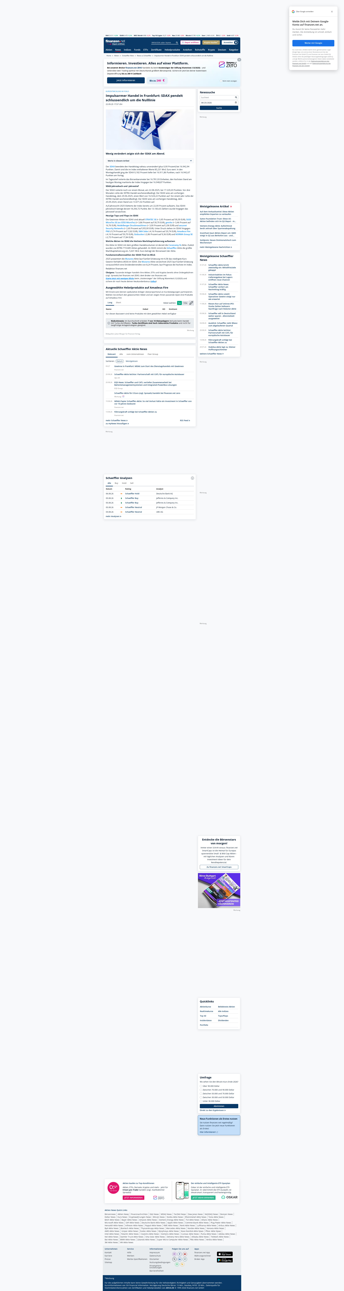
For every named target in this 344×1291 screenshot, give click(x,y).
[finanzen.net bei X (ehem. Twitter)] (174, 1259)
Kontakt (108, 1253)
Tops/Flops (223, 1016)
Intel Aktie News (112, 1234)
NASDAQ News (211, 1214)
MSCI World (138, 35)
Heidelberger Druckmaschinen (132, 225)
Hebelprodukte (172, 50)
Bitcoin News (159, 1217)
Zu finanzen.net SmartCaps (219, 867)
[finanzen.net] (115, 41)
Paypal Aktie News (153, 1225)
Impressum (155, 1253)
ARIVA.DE (170, 1288)
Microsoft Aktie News (114, 1222)
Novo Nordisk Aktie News (192, 1231)
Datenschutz (155, 1256)
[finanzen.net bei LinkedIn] (180, 1259)
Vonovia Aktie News (215, 1228)
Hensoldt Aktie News (114, 1225)
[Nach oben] (234, 1288)
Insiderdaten (206, 1020)
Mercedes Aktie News (176, 1228)
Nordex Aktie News (196, 1228)
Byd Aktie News (112, 1228)
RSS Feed (184, 420)
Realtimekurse (206, 1011)
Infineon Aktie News (134, 1225)
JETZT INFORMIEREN (133, 1197)
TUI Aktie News (192, 1220)
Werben (130, 1256)
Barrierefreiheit (157, 1271)
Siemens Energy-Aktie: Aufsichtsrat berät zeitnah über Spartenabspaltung (217, 227)
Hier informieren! (208, 1132)
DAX (107, 35)
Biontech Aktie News (130, 1228)
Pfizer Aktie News (213, 1231)
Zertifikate (156, 50)
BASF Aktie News (112, 1220)
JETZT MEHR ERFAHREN (203, 1197)
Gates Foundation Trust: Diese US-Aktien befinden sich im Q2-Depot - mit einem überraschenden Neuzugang (218, 220)
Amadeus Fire (183, 231)
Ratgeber (233, 50)
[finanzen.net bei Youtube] (185, 1254)
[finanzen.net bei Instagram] (174, 1254)
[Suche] (177, 43)
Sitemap (108, 1262)
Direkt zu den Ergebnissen (212, 1110)
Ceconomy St (175, 245)
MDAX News (166, 1214)
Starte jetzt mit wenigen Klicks (120, 278)
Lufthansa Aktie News (206, 1225)
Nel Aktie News (111, 1236)
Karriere (108, 1256)
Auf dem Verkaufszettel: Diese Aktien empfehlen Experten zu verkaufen (217, 212)
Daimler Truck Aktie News (131, 1236)
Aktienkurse (205, 1006)
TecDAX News (180, 1214)
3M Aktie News (111, 1242)
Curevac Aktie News (190, 1234)
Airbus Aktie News (226, 1225)
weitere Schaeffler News (211, 353)
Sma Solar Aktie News (155, 1236)
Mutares (129, 258)
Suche (219, 108)
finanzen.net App (202, 1253)
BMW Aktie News (127, 1239)
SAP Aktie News (132, 1222)
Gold (228, 35)
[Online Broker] (115, 43)
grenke (169, 222)
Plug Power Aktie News (221, 1222)
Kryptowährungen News (140, 1217)
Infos (153, 281)
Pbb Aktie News (197, 1239)
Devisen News (226, 1214)
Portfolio (204, 1025)
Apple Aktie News (175, 1222)
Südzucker (139, 234)
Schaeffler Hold (132, 493)
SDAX (112, 166)
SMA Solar (143, 231)
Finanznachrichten (139, 1214)
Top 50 (203, 1016)
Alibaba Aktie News (200, 1236)
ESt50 (122, 35)
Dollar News (110, 1217)
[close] (332, 12)
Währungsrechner (202, 1256)
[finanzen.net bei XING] (185, 1259)
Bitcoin (188, 35)
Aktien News (123, 1214)
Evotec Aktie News (148, 1231)
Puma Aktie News (208, 1234)
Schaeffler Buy (131, 498)
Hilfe (129, 1253)
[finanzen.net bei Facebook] (180, 1254)
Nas (173, 35)
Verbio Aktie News (214, 1239)
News (118, 50)
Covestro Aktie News (150, 1234)
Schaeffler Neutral (133, 507)
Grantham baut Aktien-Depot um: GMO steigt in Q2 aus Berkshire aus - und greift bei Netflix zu (218, 234)
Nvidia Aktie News (175, 1217)
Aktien (109, 50)
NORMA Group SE (184, 234)
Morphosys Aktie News (168, 1231)
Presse (108, 1259)
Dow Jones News (195, 1214)
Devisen (222, 50)
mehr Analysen (113, 516)
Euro (203, 35)
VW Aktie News (126, 1242)
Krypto (211, 50)
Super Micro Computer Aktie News (172, 1239)
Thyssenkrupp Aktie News (152, 1228)
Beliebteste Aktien (226, 1006)
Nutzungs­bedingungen (160, 1262)
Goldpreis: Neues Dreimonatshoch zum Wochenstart (218, 241)
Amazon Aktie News (148, 1220)
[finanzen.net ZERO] (228, 67)
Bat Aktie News (111, 1239)
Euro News (122, 1217)
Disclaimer (154, 1259)
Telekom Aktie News (220, 1236)
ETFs (145, 50)
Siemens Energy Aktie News (171, 1220)
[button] (190, 42)
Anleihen (187, 50)
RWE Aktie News (171, 1225)
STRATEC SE (150, 219)
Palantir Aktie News (130, 1234)
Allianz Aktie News (209, 1220)
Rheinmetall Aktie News (195, 1217)
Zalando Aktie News (146, 1239)
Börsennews (110, 1214)
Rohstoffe (200, 50)
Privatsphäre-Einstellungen (156, 1267)
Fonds (137, 50)
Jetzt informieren (126, 80)
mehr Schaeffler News (116, 420)
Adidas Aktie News (226, 1234)
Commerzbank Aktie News (197, 1222)
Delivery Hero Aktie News (178, 1236)
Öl (217, 35)
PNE (108, 231)
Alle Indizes (223, 1011)
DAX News (154, 1214)
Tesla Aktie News (216, 1217)
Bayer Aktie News (129, 1220)
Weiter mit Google (313, 43)
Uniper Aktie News (129, 1231)
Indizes (127, 50)
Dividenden (223, 1020)
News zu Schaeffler (144, 55)
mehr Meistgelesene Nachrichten (215, 247)
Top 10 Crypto (157, 35)
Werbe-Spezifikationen (137, 1259)
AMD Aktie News (112, 1231)
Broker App (199, 1259)
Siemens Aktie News (170, 1234)
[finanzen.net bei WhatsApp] (177, 1264)
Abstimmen (219, 1106)
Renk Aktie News (187, 1225)
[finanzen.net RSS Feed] (182, 1264)
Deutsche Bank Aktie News (153, 1222)
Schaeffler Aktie (128, 55)
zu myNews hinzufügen (117, 423)
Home (109, 55)
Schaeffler (172, 248)
